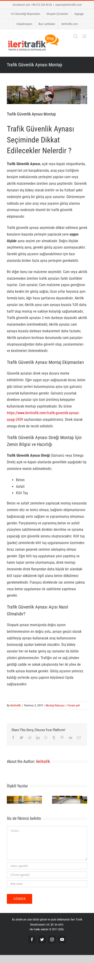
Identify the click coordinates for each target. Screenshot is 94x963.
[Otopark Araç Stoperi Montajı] (69, 799)
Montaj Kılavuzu (55, 705)
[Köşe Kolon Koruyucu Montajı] (24, 799)
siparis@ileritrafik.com (68, 4)
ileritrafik (15, 705)
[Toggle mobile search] (75, 36)
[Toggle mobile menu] (84, 36)
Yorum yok (73, 705)
